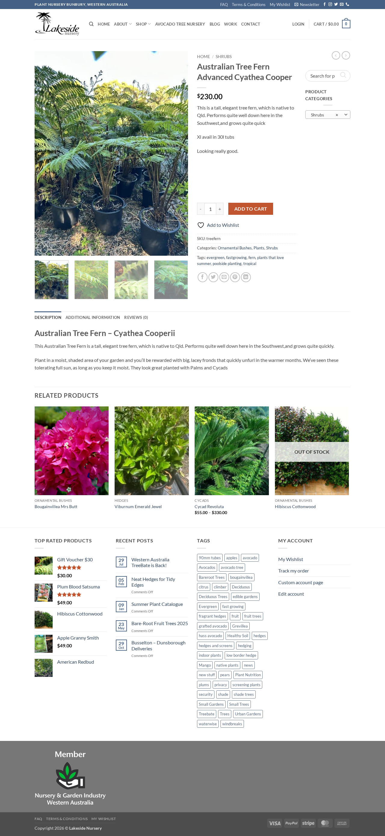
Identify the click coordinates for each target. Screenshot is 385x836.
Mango (205, 665)
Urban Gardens (248, 713)
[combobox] (327, 114)
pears (225, 674)
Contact (250, 24)
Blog (215, 24)
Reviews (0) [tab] (136, 317)
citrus (203, 587)
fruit (235, 616)
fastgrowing (236, 257)
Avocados (207, 567)
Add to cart (250, 208)
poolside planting (227, 263)
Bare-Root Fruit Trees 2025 (159, 623)
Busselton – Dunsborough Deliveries (158, 645)
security (206, 694)
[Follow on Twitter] (336, 4)
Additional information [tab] (93, 317)
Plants (259, 247)
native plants (227, 665)
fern (251, 257)
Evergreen (208, 606)
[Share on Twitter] (213, 277)
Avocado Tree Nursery (180, 24)
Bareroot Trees (212, 577)
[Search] (91, 24)
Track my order (293, 570)
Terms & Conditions (249, 4)
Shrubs (224, 56)
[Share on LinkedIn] (246, 277)
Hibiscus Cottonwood (295, 506)
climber (220, 587)
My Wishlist (280, 4)
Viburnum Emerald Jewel (138, 506)
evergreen (215, 257)
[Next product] (336, 55)
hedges (260, 635)
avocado (250, 557)
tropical (249, 263)
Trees (224, 713)
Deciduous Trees (213, 596)
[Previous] (45, 153)
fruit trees (252, 616)
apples (231, 557)
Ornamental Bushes (235, 247)
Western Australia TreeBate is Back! (150, 562)
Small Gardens (211, 704)
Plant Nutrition (248, 674)
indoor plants (210, 655)
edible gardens (245, 596)
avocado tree (232, 567)
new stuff (207, 674)
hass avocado (210, 635)
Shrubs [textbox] (324, 114)
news (248, 665)
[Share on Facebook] (203, 277)
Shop (141, 24)
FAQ (224, 4)
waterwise (208, 723)
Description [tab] (48, 317)
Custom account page (300, 582)
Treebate (206, 713)
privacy (220, 684)
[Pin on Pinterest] (235, 277)
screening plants (246, 684)
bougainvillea (241, 577)
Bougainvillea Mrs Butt (56, 506)
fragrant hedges (212, 616)
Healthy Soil (237, 635)
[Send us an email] (341, 4)
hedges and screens (216, 645)
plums (204, 684)
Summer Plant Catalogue (157, 604)
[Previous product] (346, 55)
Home (104, 24)
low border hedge (241, 655)
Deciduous (241, 587)
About (121, 24)
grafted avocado (213, 626)
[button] (306, 4)
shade (223, 694)
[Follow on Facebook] (324, 4)
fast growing (233, 606)
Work (230, 24)
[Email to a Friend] (224, 277)
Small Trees (239, 704)
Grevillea (240, 626)
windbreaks (232, 723)
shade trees (244, 694)
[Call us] (347, 4)
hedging (244, 645)
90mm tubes (210, 557)
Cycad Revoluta (209, 506)
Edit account (291, 594)
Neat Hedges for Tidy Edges (153, 582)
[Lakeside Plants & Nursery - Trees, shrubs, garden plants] (57, 24)
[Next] (177, 153)
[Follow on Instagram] (330, 4)
